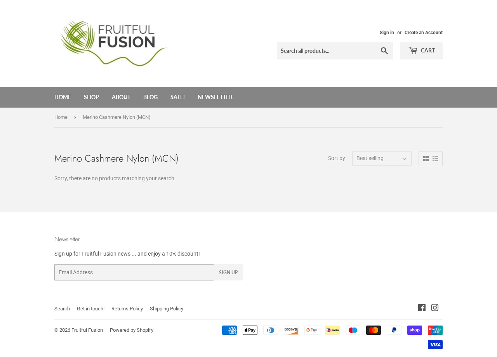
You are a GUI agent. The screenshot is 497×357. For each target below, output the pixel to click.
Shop (91, 97)
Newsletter (215, 97)
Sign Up (228, 272)
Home (62, 97)
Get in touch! (90, 309)
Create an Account (424, 32)
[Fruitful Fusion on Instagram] (435, 309)
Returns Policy (127, 309)
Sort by (336, 158)
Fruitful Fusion (87, 330)
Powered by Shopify (131, 330)
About (121, 97)
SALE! (177, 97)
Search (62, 309)
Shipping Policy (166, 309)
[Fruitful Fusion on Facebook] (422, 309)
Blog (150, 97)
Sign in (387, 32)
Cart (427, 50)
